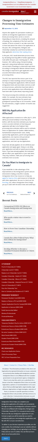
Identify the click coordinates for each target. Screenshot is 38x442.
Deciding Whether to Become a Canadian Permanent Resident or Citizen (19, 250)
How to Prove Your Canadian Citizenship (19, 228)
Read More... (8, 211)
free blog (5, 182)
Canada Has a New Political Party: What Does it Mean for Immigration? (19, 239)
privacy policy (12, 434)
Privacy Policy (22, 365)
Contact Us (13, 365)
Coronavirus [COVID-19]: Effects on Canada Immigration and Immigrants (18, 207)
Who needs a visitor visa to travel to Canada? (17, 218)
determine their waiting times (22, 52)
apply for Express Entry (10, 178)
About (6, 365)
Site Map (31, 365)
